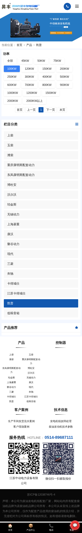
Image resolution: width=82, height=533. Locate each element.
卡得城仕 (13, 283)
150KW (46, 68)
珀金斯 (11, 204)
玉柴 (10, 145)
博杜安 (11, 184)
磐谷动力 (13, 244)
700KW (29, 84)
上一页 (31, 109)
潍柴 (10, 155)
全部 (10, 60)
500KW (64, 76)
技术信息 (61, 410)
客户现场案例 (21, 426)
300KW (29, 76)
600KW (11, 84)
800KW (46, 84)
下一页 (50, 109)
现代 (10, 253)
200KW (64, 68)
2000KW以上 (34, 100)
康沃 (10, 234)
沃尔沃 (11, 194)
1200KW (31, 92)
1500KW (50, 92)
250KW (11, 76)
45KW (25, 60)
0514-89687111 (59, 437)
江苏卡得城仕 (16, 293)
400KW (46, 76)
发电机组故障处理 (61, 421)
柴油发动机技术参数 (61, 426)
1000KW (12, 92)
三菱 (10, 263)
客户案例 (21, 410)
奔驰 (10, 273)
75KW (57, 60)
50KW (41, 60)
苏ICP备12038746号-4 (41, 494)
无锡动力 (13, 214)
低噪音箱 (13, 313)
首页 (19, 45)
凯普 (39, 45)
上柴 (10, 135)
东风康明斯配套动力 (21, 174)
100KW (11, 68)
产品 (29, 45)
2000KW (12, 100)
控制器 (61, 343)
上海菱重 (13, 224)
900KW (64, 84)
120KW (29, 68)
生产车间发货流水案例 (21, 421)
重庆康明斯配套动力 (21, 165)
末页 (62, 109)
